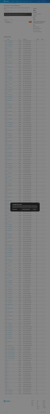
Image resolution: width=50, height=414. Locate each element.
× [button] (38, 203)
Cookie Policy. (35, 207)
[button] (14, 209)
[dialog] (25, 207)
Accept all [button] (34, 209)
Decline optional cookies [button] (26, 209)
